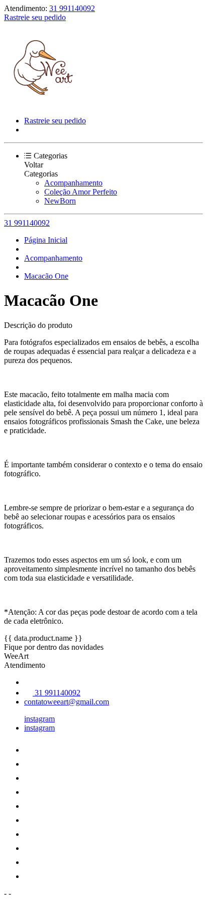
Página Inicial (45, 240)
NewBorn (60, 201)
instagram (39, 718)
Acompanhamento (73, 182)
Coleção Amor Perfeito (80, 192)
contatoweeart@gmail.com (66, 701)
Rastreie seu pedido (35, 17)
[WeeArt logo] (41, 103)
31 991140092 (72, 8)
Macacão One (46, 276)
